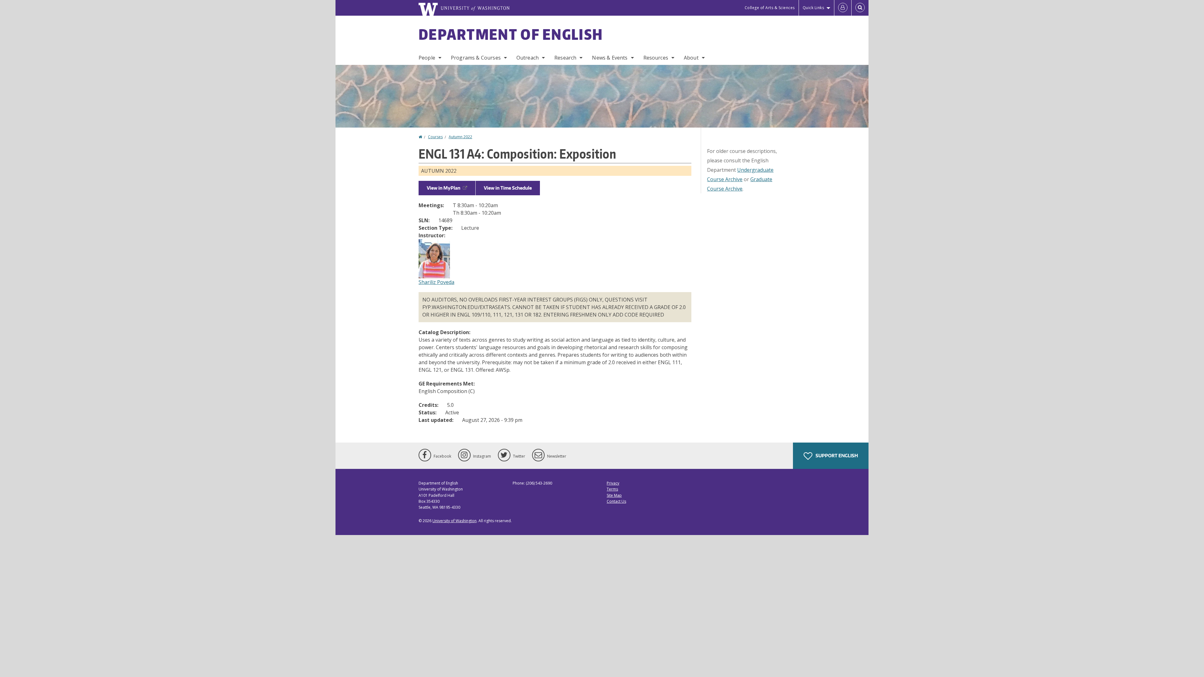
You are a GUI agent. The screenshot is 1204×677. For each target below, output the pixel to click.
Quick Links (813, 7)
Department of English (511, 34)
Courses (435, 136)
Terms (612, 489)
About (691, 57)
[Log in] (842, 8)
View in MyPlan (443, 188)
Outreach (527, 57)
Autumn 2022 (460, 136)
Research (565, 57)
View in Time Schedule (508, 188)
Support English (836, 455)
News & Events (609, 57)
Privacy (613, 483)
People (427, 57)
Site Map (614, 495)
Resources (655, 57)
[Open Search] (860, 8)
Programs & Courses (476, 57)
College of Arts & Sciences (770, 7)
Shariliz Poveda (436, 282)
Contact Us (616, 501)
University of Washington (454, 520)
